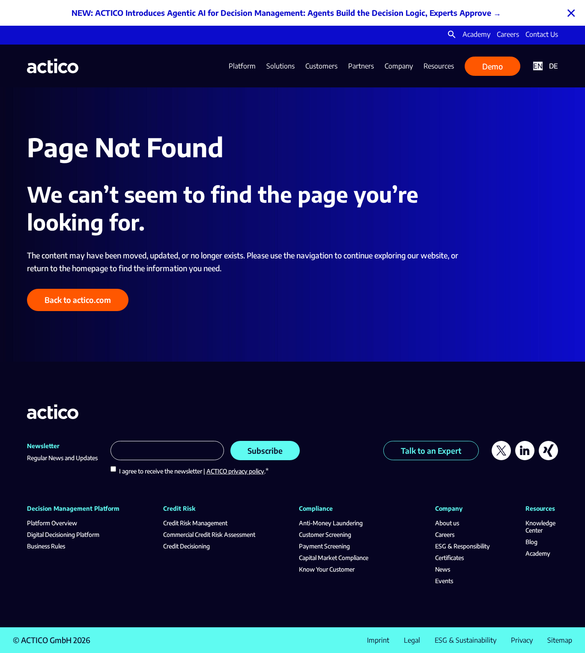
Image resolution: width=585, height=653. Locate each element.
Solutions (280, 66)
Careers (508, 34)
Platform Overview (52, 523)
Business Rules (46, 546)
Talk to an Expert (431, 450)
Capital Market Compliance (333, 557)
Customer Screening (325, 534)
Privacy (522, 640)
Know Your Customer (327, 569)
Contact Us (541, 34)
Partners (361, 66)
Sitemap (559, 640)
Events (444, 580)
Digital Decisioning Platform (63, 534)
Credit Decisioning (186, 546)
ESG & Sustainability (465, 640)
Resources (439, 66)
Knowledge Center (540, 526)
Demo (492, 66)
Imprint (378, 640)
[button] (452, 36)
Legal (412, 640)
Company (399, 66)
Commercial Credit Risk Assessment (209, 534)
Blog (531, 541)
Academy (476, 34)
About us (447, 523)
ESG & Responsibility (462, 546)
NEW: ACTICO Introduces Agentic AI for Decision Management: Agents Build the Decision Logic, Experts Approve (281, 13)
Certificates (449, 557)
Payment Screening (324, 546)
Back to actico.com (78, 300)
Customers (321, 66)
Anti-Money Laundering (331, 523)
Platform (242, 66)
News (442, 569)
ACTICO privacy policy (235, 471)
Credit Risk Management (195, 523)
